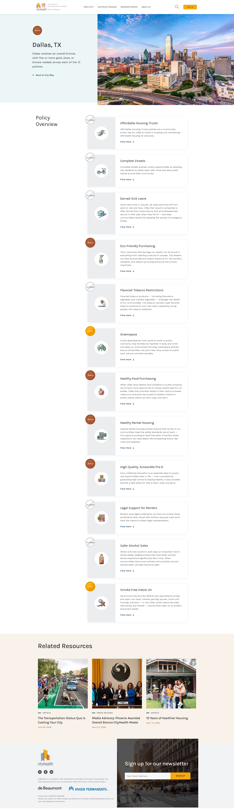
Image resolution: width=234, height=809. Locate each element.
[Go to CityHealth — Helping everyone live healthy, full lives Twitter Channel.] (40, 772)
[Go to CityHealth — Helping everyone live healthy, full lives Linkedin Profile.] (51, 772)
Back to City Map (45, 75)
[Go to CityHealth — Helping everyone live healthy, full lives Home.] (51, 7)
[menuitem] (89, 7)
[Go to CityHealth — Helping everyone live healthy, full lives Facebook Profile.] (46, 772)
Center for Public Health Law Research (64, 799)
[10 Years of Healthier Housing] (171, 691)
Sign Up (180, 776)
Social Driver (60, 801)
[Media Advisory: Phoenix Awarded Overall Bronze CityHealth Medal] (117, 693)
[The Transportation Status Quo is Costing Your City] (63, 693)
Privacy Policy (43, 796)
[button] (177, 7)
